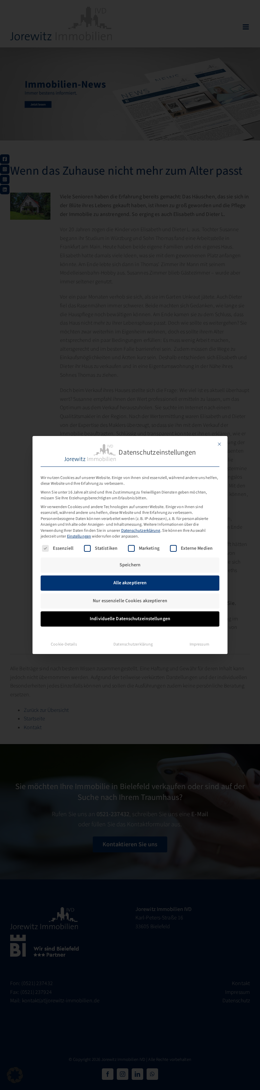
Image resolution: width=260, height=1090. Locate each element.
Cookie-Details (64, 644)
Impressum (199, 644)
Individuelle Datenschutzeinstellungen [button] (130, 618)
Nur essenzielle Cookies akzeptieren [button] (130, 600)
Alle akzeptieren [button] (130, 583)
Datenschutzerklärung (140, 530)
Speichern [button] (130, 565)
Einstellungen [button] (79, 536)
